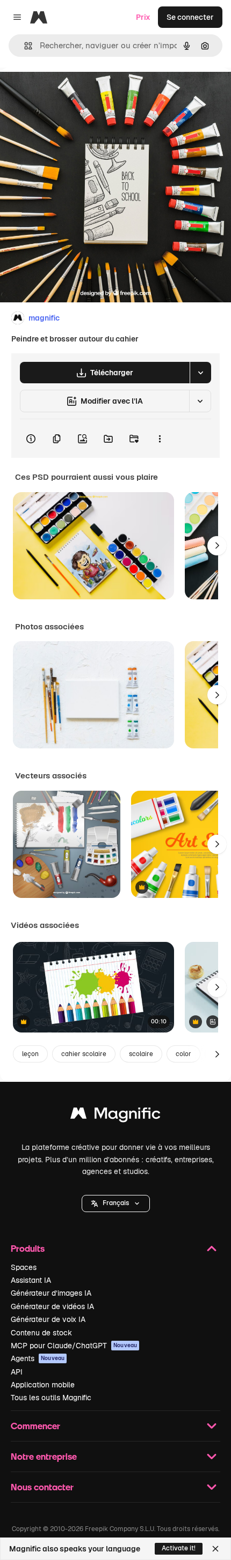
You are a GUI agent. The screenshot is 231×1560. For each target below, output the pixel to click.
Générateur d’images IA (51, 1293)
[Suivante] (217, 545)
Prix (143, 17)
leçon (30, 1054)
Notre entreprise (44, 1456)
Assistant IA (31, 1280)
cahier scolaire (83, 1054)
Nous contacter (42, 1486)
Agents (37, 1358)
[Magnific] (115, 1116)
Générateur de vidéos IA (52, 1306)
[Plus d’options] (159, 438)
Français (116, 1203)
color (183, 1054)
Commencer (35, 1425)
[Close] (215, 1548)
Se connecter (190, 17)
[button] (116, 1203)
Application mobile (43, 1385)
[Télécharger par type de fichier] (200, 372)
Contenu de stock (41, 1333)
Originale (71, 92)
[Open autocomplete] (24, 46)
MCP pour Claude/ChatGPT (74, 1345)
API (17, 1372)
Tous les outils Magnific (51, 1397)
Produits (28, 1248)
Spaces (24, 1267)
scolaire (141, 1054)
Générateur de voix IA (48, 1319)
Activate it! (179, 1548)
